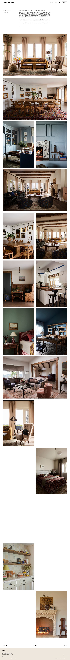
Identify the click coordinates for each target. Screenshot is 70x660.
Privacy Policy (10, 658)
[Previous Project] (5, 645)
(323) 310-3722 (6, 652)
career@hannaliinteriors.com (8, 654)
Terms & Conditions (4, 658)
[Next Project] (65, 645)
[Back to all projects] (35, 645)
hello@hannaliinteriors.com (8, 653)
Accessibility (14, 658)
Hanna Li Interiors (8, 2)
